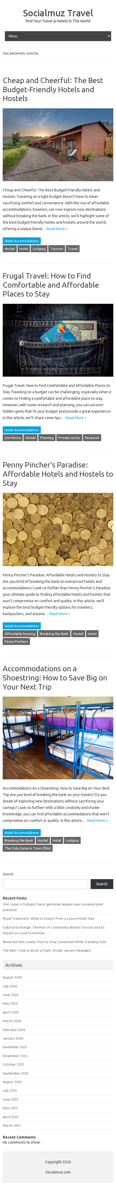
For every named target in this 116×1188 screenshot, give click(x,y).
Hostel (10, 249)
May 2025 (10, 1108)
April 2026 (10, 1012)
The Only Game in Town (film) (28, 848)
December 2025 (15, 1047)
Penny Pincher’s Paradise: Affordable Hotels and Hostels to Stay (58, 474)
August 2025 (12, 1082)
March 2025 (12, 1125)
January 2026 (13, 1038)
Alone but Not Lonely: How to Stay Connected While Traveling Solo (54, 942)
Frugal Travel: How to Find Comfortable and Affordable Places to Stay (51, 285)
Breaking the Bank (54, 634)
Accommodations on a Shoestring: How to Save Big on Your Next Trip (55, 677)
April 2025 (10, 1117)
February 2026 (14, 1030)
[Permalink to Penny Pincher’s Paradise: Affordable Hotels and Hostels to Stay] (58, 568)
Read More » (57, 229)
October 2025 (13, 1064)
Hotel (23, 249)
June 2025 (10, 1099)
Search (8, 874)
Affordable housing (20, 634)
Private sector (69, 438)
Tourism (56, 249)
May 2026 (10, 1003)
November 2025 (15, 1056)
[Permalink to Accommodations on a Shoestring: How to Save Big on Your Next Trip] (58, 782)
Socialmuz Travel (58, 13)
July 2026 (10, 986)
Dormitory (13, 438)
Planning (47, 438)
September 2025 (16, 1073)
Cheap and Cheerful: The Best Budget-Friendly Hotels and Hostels (53, 89)
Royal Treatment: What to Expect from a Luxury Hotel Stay (48, 918)
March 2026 (12, 1021)
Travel (73, 249)
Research (92, 438)
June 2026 (10, 995)
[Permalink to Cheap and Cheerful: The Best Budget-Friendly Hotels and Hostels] (58, 183)
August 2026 (12, 977)
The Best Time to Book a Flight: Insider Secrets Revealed (47, 950)
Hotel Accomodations (22, 241)
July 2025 (10, 1090)
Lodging (39, 249)
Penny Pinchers (16, 641)
